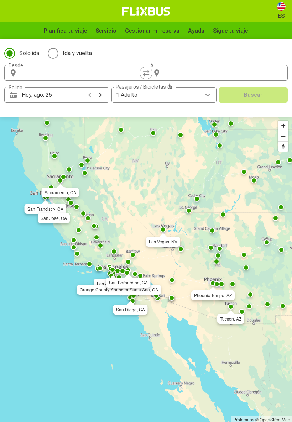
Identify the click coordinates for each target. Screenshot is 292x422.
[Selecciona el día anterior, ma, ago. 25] (89, 95)
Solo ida (29, 53)
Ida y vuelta (77, 53)
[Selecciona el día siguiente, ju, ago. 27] (100, 95)
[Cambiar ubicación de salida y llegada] (146, 73)
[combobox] (81, 73)
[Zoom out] (283, 136)
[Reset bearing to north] (283, 146)
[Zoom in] (283, 126)
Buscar (253, 94)
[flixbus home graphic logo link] (146, 11)
